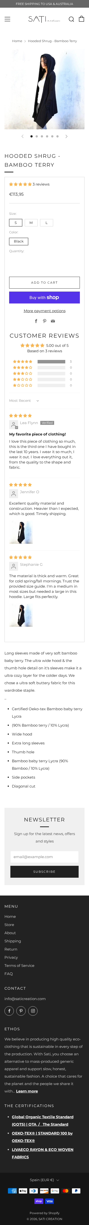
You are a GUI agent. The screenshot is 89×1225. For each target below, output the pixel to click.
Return (10, 949)
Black (18, 241)
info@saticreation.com (25, 998)
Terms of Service (19, 965)
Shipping (12, 941)
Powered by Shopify (45, 1213)
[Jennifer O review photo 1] (21, 532)
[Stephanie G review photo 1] (21, 615)
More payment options (45, 310)
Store (9, 924)
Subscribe (44, 871)
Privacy (11, 957)
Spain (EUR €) (42, 1180)
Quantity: (16, 251)
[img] (20, 415)
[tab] (31, 136)
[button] (21, 184)
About (10, 932)
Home (17, 41)
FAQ (8, 973)
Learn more (27, 1091)
